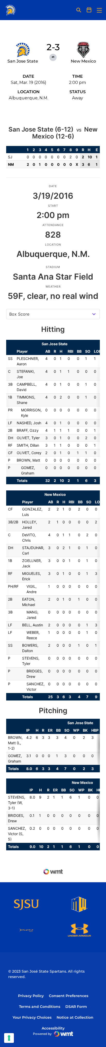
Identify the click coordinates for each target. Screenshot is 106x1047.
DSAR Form (76, 1006)
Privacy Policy (31, 995)
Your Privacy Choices (32, 1017)
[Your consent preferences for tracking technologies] (9, 1038)
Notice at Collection (75, 1017)
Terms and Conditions (39, 1006)
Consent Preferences (68, 995)
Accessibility (53, 1028)
